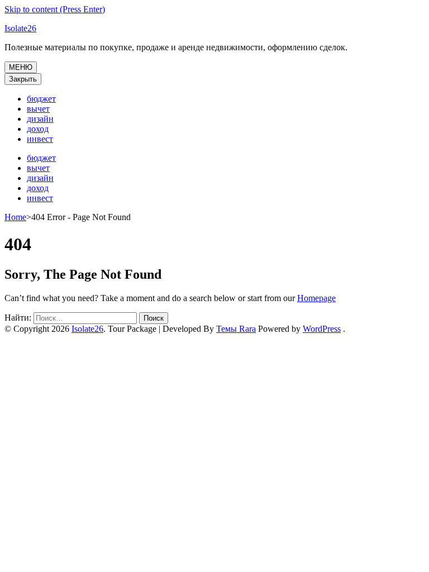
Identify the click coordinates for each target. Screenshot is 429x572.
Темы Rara (236, 328)
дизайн (40, 118)
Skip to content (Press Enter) (54, 9)
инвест (40, 139)
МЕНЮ (20, 67)
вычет (38, 108)
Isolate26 (20, 28)
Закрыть (23, 79)
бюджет (41, 98)
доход (38, 129)
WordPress (322, 328)
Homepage (316, 298)
